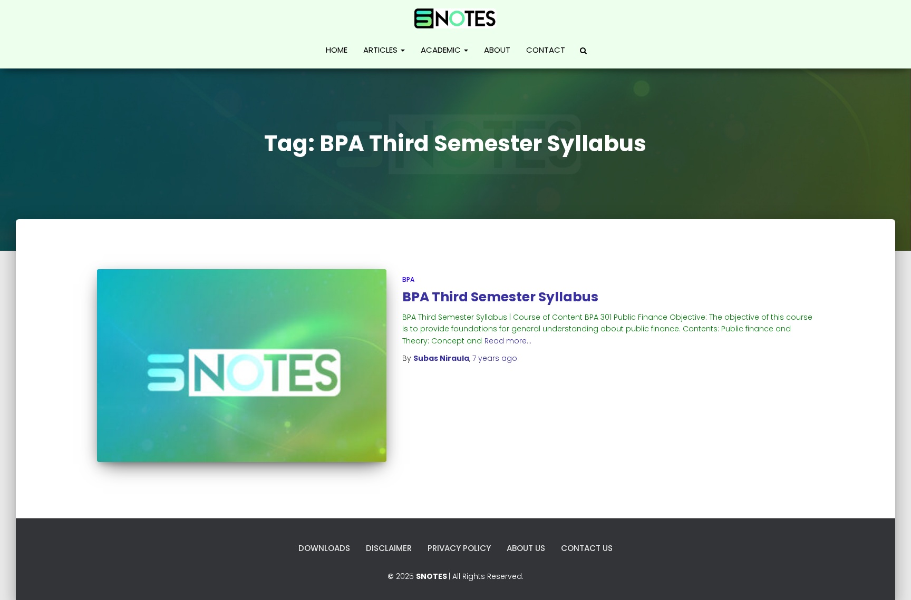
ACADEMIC (442, 49)
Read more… (507, 341)
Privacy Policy (459, 548)
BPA (408, 279)
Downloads (324, 548)
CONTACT (545, 49)
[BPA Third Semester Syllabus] (241, 365)
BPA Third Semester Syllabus (500, 297)
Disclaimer (389, 548)
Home (336, 49)
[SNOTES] (455, 17)
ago (494, 358)
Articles (381, 49)
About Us (526, 548)
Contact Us (587, 548)
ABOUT (497, 49)
